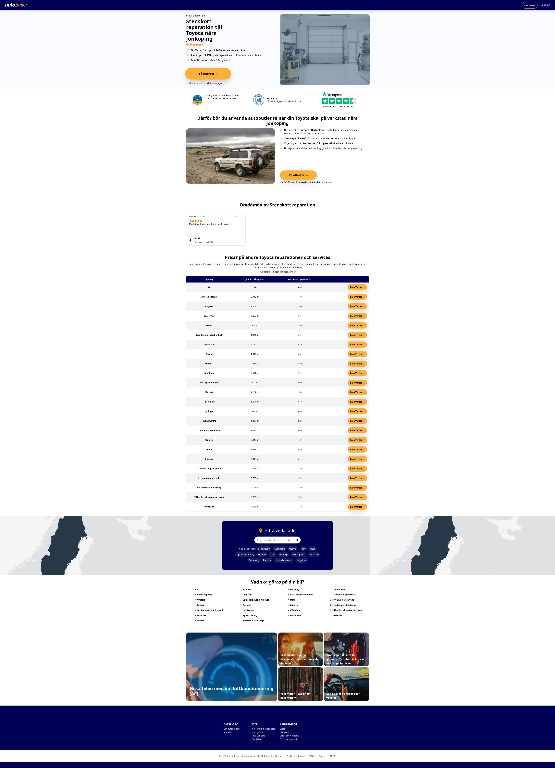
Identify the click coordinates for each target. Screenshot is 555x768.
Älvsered (314, 554)
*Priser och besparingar (263, 728)
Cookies (322, 756)
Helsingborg (298, 554)
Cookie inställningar (296, 756)
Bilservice (201, 615)
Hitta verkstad (258, 735)
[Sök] (297, 540)
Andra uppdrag (204, 594)
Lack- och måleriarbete (301, 594)
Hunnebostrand (283, 560)
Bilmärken (257, 739)
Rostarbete (295, 615)
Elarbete (247, 605)
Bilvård (200, 620)
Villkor (312, 756)
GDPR (332, 756)
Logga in (545, 5)
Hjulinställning (250, 615)
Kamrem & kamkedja (253, 620)
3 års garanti (258, 732)
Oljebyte (294, 605)
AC (198, 589)
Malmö (292, 548)
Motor (293, 599)
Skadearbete (338, 589)
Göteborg (279, 548)
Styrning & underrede (343, 599)
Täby (303, 548)
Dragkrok (247, 594)
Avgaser (201, 599)
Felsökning (248, 610)
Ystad (313, 548)
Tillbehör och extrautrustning (347, 610)
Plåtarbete (295, 610)
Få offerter (529, 5)
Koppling (294, 589)
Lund (272, 554)
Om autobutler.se (232, 728)
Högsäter (301, 560)
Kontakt (227, 732)
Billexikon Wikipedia (289, 735)
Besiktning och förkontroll (210, 610)
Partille (267, 560)
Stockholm (264, 548)
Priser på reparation (289, 739)
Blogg (282, 728)
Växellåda (337, 615)
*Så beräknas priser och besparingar (204, 83)
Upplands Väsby (245, 554)
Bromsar (247, 589)
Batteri (200, 605)
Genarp (283, 554)
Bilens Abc (285, 732)
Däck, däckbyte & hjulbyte (256, 599)
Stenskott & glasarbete (344, 594)
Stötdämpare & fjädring (344, 605)
